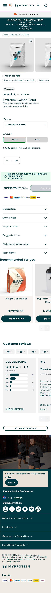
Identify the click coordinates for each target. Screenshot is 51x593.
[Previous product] (41, 328)
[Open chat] (38, 509)
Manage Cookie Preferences (18, 491)
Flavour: (8, 119)
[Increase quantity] (17, 160)
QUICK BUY (18, 319)
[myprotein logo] (24, 5)
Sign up (12, 482)
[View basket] (45, 5)
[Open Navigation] (5, 5)
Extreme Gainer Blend (19, 35)
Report (43, 409)
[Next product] (47, 328)
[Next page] (47, 419)
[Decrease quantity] (7, 160)
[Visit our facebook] (12, 509)
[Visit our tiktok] (18, 509)
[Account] (38, 5)
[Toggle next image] (48, 55)
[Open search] (11, 5)
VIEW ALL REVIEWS (15, 409)
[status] (12, 160)
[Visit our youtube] (25, 509)
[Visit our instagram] (5, 509)
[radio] (14, 140)
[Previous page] (41, 419)
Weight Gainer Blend (16, 299)
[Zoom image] (31, 41)
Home (5, 35)
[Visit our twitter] (31, 509)
